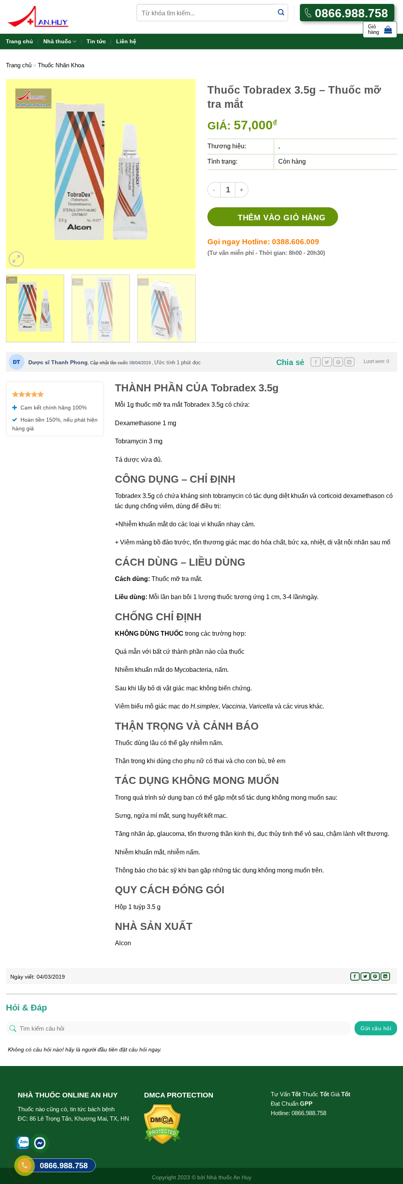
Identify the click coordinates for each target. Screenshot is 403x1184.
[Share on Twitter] (327, 362)
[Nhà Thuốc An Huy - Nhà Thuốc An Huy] (47, 17)
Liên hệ (126, 41)
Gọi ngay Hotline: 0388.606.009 (263, 242)
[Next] (182, 174)
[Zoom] (16, 259)
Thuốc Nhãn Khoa (61, 65)
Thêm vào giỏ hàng (281, 217)
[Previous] (20, 174)
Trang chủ (19, 41)
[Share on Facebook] (316, 362)
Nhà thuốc (57, 41)
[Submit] (281, 12)
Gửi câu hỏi (375, 1028)
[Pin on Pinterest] (338, 362)
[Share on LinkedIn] (349, 362)
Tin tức (96, 41)
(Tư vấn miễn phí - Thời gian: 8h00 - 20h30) (266, 252)
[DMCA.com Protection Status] (162, 1123)
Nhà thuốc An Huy (229, 1177)
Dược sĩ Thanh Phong (58, 362)
